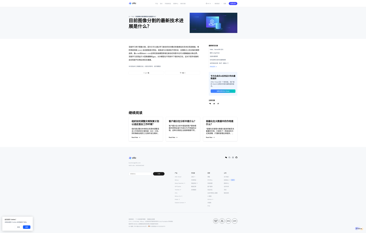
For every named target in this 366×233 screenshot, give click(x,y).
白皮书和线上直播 (212, 193)
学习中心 (209, 180)
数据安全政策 (151, 219)
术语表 (209, 202)
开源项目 (193, 180)
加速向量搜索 (214, 56)
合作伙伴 (226, 186)
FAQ (132, 16)
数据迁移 (193, 186)
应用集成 (193, 189)
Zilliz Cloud (178, 177)
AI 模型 (209, 196)
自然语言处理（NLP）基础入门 (219, 63)
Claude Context (179, 202)
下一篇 (182, 73)
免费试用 (233, 3)
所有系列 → (213, 66)
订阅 (159, 174)
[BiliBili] (233, 157)
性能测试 (193, 183)
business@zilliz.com (134, 163)
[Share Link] (218, 103)
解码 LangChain (215, 53)
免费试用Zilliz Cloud (223, 91)
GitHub (209, 199)
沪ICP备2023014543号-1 (141, 226)
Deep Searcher (179, 183)
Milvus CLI (178, 196)
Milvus (177, 180)
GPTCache (178, 186)
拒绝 (18, 227)
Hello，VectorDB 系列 (216, 49)
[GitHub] (236, 157)
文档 (192, 177)
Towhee (177, 189)
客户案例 (209, 186)
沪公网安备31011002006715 (157, 226)
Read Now (135, 137)
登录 (225, 3)
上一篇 (147, 73)
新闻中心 (226, 183)
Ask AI (360, 228)
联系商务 (226, 193)
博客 (208, 177)
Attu (176, 193)
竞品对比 (209, 189)
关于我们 (226, 177)
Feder (176, 199)
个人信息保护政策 (140, 219)
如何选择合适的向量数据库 (218, 60)
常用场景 (209, 183)
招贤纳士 (226, 180)
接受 (26, 227)
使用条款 (131, 219)
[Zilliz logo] (132, 3)
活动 (225, 189)
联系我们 (217, 3)
